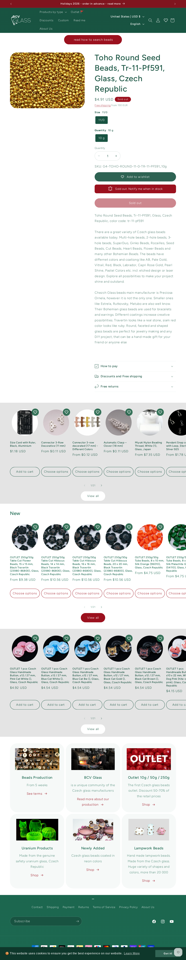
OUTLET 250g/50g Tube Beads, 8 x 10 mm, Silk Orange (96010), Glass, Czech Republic (149, 562)
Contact (37, 907)
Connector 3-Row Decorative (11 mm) (53, 444)
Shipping (53, 907)
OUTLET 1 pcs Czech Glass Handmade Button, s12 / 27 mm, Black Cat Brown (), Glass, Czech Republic (149, 675)
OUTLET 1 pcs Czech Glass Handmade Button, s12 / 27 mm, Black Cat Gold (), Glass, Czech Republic (118, 675)
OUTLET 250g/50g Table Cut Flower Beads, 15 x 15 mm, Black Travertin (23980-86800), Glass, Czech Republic (24, 566)
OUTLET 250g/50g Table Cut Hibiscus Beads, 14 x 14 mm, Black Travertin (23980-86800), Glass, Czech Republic (55, 566)
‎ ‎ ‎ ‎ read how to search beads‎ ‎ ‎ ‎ (93, 39)
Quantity (100, 148)
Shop (146, 804)
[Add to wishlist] (35, 412)
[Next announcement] (175, 4)
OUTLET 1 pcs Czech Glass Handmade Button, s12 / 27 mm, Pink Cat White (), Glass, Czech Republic (24, 675)
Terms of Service (104, 907)
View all (93, 496)
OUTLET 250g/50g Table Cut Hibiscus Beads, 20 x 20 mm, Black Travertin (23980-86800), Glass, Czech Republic (118, 566)
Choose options (56, 471)
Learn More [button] (132, 953)
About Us (147, 907)
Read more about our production (93, 801)
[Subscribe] (77, 921)
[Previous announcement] (11, 4)
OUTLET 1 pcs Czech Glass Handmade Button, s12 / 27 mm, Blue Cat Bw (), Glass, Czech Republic (85, 675)
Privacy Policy (128, 907)
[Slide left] (85, 485)
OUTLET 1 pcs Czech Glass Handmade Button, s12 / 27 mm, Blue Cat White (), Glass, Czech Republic (55, 675)
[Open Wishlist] (165, 20)
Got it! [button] (168, 953)
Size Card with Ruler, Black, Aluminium (23, 444)
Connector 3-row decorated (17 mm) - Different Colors (85, 446)
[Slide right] (101, 485)
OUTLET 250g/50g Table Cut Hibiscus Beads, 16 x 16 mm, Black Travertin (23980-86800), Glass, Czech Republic (87, 566)
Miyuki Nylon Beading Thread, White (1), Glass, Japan (148, 446)
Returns (83, 907)
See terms (34, 793)
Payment (69, 907)
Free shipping (103, 105)
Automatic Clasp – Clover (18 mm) (115, 444)
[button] (52, 12)
